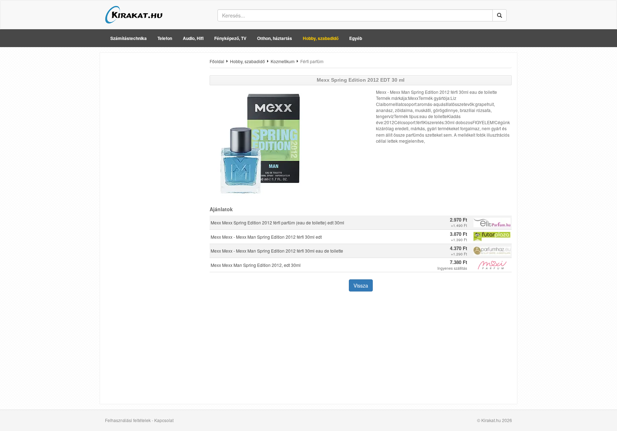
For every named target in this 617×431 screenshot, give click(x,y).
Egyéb (355, 38)
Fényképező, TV (230, 38)
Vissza (360, 285)
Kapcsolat (164, 420)
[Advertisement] (152, 165)
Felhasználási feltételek (128, 420)
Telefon (164, 38)
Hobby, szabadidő (320, 38)
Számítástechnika (128, 38)
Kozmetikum (283, 61)
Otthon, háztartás (274, 38)
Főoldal (217, 61)
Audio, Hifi (193, 38)
